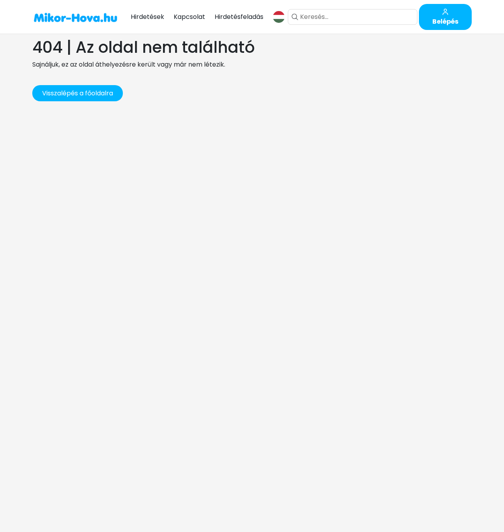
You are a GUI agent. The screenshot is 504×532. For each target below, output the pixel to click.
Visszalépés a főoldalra (77, 93)
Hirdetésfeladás (239, 16)
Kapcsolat (189, 16)
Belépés (445, 21)
